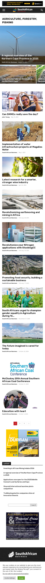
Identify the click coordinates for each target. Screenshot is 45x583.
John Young (6, 117)
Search (33, 505)
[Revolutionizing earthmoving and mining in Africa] (22, 199)
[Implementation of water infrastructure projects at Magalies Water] (22, 131)
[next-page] (29, 423)
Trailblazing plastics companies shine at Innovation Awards (19, 494)
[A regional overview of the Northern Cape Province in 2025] (22, 45)
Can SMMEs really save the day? (20, 114)
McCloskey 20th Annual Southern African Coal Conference (21, 380)
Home (4, 16)
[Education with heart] (22, 398)
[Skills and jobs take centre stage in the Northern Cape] (18, 78)
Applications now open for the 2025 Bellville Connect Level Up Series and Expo (20, 481)
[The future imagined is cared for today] (22, 333)
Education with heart (14, 411)
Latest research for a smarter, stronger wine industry (19, 181)
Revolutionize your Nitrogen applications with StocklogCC (18, 246)
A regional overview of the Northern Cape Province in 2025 (23, 474)
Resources (11, 16)
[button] (3, 10)
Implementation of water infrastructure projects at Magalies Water (22, 147)
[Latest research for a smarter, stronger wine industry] (22, 167)
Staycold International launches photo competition (18, 488)
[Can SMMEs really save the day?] (22, 101)
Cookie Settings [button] (10, 578)
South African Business (9, 62)
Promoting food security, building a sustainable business (22, 279)
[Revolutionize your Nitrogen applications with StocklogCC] (22, 232)
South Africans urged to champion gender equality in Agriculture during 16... (21, 313)
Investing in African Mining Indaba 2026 (18, 468)
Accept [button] (21, 578)
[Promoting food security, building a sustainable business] (22, 265)
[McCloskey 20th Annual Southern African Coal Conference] (22, 366)
